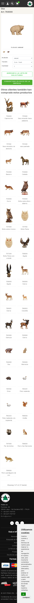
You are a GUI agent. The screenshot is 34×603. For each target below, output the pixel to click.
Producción (16, 552)
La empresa (16, 546)
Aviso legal (13, 599)
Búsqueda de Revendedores (16, 539)
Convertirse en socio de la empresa (17, 82)
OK (23, 594)
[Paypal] (14, 565)
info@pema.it (7, 516)
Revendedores (16, 536)
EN (17, 523)
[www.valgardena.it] (6, 584)
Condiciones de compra (9, 597)
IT (22, 523)
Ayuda (16, 542)
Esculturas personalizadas (16, 555)
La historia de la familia (16, 549)
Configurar (26, 597)
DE (12, 523)
